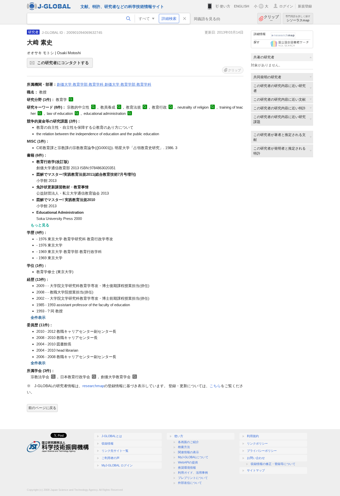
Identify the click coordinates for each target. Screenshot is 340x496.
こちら (215, 386)
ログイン (286, 6)
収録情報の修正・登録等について (273, 464)
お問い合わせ (256, 458)
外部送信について (190, 483)
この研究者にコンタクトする (65, 64)
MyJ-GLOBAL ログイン (117, 465)
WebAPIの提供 (188, 462)
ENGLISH (241, 6)
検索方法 (184, 447)
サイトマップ (256, 470)
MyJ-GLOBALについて (193, 457)
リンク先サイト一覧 (115, 451)
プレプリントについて (193, 478)
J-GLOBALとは (112, 436)
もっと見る (40, 225)
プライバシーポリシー (262, 451)
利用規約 (253, 436)
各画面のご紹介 (188, 442)
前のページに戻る (42, 408)
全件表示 (38, 317)
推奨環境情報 (187, 467)
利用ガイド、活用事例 (193, 472)
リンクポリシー (257, 443)
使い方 (225, 6)
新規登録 (305, 6)
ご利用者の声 (110, 458)
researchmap (93, 386)
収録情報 (107, 443)
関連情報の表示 (188, 452)
